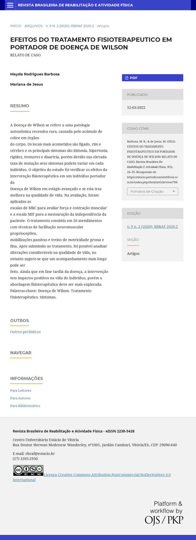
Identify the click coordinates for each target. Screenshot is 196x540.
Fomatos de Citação (147, 191)
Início (15, 26)
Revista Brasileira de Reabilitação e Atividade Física (75, 5)
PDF (133, 78)
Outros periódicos (25, 331)
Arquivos (33, 26)
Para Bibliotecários (25, 405)
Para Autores (20, 398)
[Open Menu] (10, 5)
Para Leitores (20, 390)
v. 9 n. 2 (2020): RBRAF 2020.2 (70, 26)
